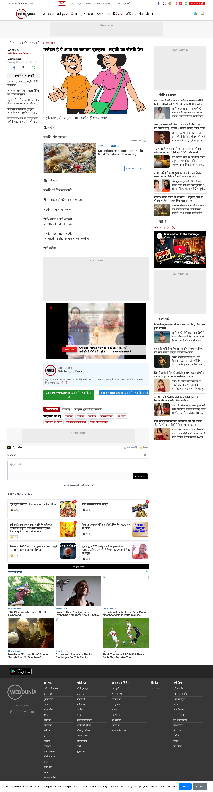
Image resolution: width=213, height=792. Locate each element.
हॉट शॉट (80, 693)
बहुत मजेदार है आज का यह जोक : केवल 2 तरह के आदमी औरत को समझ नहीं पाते (23, 101)
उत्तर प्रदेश (48, 693)
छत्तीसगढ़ (48, 730)
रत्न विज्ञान (177, 746)
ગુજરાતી (126, 3)
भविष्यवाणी (117, 693)
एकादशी (115, 688)
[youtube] (180, 3)
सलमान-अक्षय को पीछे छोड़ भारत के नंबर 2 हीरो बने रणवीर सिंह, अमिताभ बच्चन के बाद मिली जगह (179, 126)
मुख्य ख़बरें (48, 699)
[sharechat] (169, 3)
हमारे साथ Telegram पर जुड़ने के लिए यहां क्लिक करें (124, 392)
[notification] (202, 13)
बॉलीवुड (61, 14)
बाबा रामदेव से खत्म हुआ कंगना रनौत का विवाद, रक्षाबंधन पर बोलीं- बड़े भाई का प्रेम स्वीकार (178, 174)
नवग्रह (175, 740)
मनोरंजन (11, 42)
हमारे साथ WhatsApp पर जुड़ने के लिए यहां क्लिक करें (68, 395)
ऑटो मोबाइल (49, 756)
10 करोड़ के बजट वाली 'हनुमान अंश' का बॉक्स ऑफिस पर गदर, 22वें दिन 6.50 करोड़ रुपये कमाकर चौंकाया (177, 150)
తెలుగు (97, 3)
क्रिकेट (116, 14)
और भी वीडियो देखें (165, 227)
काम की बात (49, 751)
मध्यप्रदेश (48, 725)
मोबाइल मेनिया (50, 777)
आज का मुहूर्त (179, 699)
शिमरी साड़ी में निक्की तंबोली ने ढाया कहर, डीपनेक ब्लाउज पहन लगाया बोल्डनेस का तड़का (179, 374)
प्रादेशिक (47, 719)
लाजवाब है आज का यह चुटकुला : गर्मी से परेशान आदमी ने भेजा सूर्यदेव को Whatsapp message (23, 119)
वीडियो (162, 222)
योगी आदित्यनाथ (51, 688)
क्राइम (46, 761)
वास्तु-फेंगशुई (178, 714)
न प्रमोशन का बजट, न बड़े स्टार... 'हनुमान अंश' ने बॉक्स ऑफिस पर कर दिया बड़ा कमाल (178, 198)
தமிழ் (80, 3)
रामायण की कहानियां (76, 422)
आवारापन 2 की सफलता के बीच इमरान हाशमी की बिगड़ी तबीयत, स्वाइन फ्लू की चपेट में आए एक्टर (179, 102)
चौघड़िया (177, 730)
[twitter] (164, 3)
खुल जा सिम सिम (84, 719)
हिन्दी (62, 3)
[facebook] (159, 3)
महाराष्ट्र (47, 740)
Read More (69, 349)
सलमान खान (82, 735)
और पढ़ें (64, 382)
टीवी (79, 746)
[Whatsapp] (186, 3)
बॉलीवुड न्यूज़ (82, 688)
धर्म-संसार (102, 14)
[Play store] (196, 13)
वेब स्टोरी (81, 699)
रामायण (115, 709)
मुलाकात (81, 751)
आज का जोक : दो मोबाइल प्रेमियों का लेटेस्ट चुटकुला (23, 92)
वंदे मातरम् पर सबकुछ (81, 14)
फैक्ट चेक (48, 766)
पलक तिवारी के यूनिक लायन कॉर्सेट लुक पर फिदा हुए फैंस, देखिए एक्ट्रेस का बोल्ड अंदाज (178, 350)
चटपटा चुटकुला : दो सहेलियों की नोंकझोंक (22, 83)
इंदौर (46, 714)
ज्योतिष (129, 14)
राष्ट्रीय (46, 704)
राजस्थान (47, 746)
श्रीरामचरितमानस (147, 14)
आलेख (80, 709)
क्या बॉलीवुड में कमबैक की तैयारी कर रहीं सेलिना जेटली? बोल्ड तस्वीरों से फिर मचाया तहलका (178, 422)
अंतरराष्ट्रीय (48, 709)
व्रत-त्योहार (116, 719)
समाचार (47, 14)
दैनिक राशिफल (179, 688)
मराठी (88, 3)
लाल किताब (178, 709)
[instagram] (175, 3)
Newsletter (195, 3)
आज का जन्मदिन (180, 693)
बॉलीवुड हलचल (167, 95)
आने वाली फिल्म (84, 725)
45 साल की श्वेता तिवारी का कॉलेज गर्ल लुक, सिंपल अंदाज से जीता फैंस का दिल (176, 398)
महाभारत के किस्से (53, 422)
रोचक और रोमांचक (99, 422)
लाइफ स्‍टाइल (106, 416)
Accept (185, 786)
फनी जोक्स (24, 42)
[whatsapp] (33, 67)
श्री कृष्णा (116, 704)
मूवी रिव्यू (81, 704)
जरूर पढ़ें (163, 319)
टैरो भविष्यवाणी (180, 719)
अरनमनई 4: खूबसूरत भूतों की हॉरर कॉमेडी (81, 409)
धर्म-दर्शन (115, 725)
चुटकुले (35, 42)
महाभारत (116, 714)
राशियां (176, 704)
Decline (200, 786)
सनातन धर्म (116, 699)
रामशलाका (178, 725)
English (71, 3)
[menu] (10, 14)
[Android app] (21, 671)
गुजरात (47, 735)
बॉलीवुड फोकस (83, 730)
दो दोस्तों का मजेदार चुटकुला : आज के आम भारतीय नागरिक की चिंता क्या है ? (23, 110)
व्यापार (46, 772)
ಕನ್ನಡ (117, 3)
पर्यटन (79, 714)
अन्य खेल (155, 688)
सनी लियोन (82, 740)
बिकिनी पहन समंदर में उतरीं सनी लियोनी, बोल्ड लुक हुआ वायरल (180, 326)
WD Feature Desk (18, 53)
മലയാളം (107, 3)
